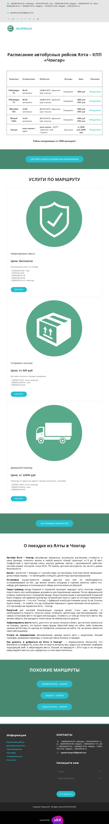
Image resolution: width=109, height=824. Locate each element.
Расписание (35, 39)
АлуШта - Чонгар (54, 695)
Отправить (65, 794)
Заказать (18, 290)
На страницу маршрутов (54, 523)
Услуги (57, 39)
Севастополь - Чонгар (54, 706)
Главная (13, 39)
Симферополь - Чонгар (54, 684)
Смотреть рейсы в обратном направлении (54, 159)
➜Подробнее (95, 91)
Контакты (78, 39)
